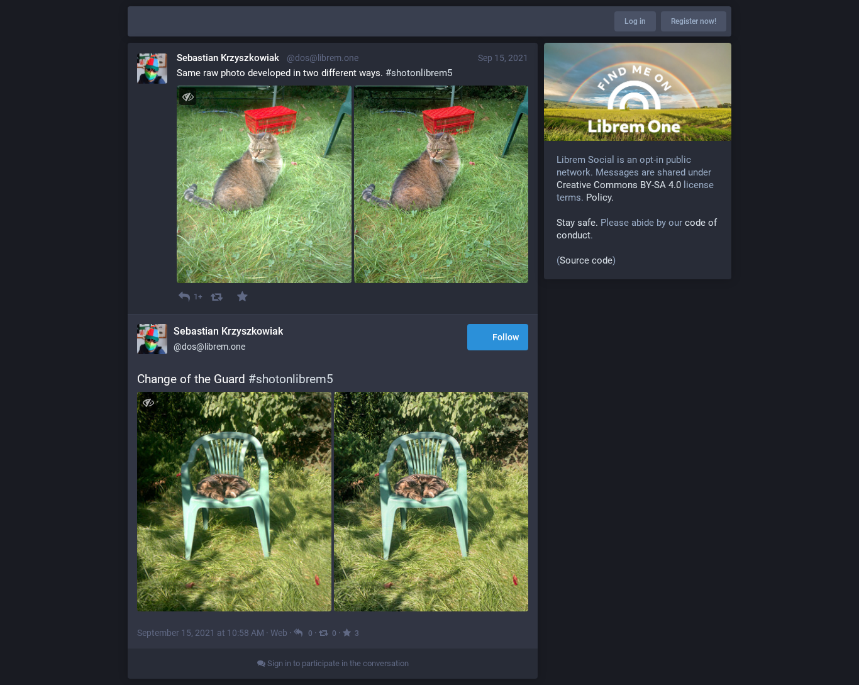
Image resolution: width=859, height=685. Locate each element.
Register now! (693, 21)
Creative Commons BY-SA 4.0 (619, 185)
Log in (635, 21)
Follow (505, 337)
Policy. (600, 197)
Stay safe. (577, 222)
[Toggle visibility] (187, 96)
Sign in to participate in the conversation (337, 663)
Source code (586, 260)
